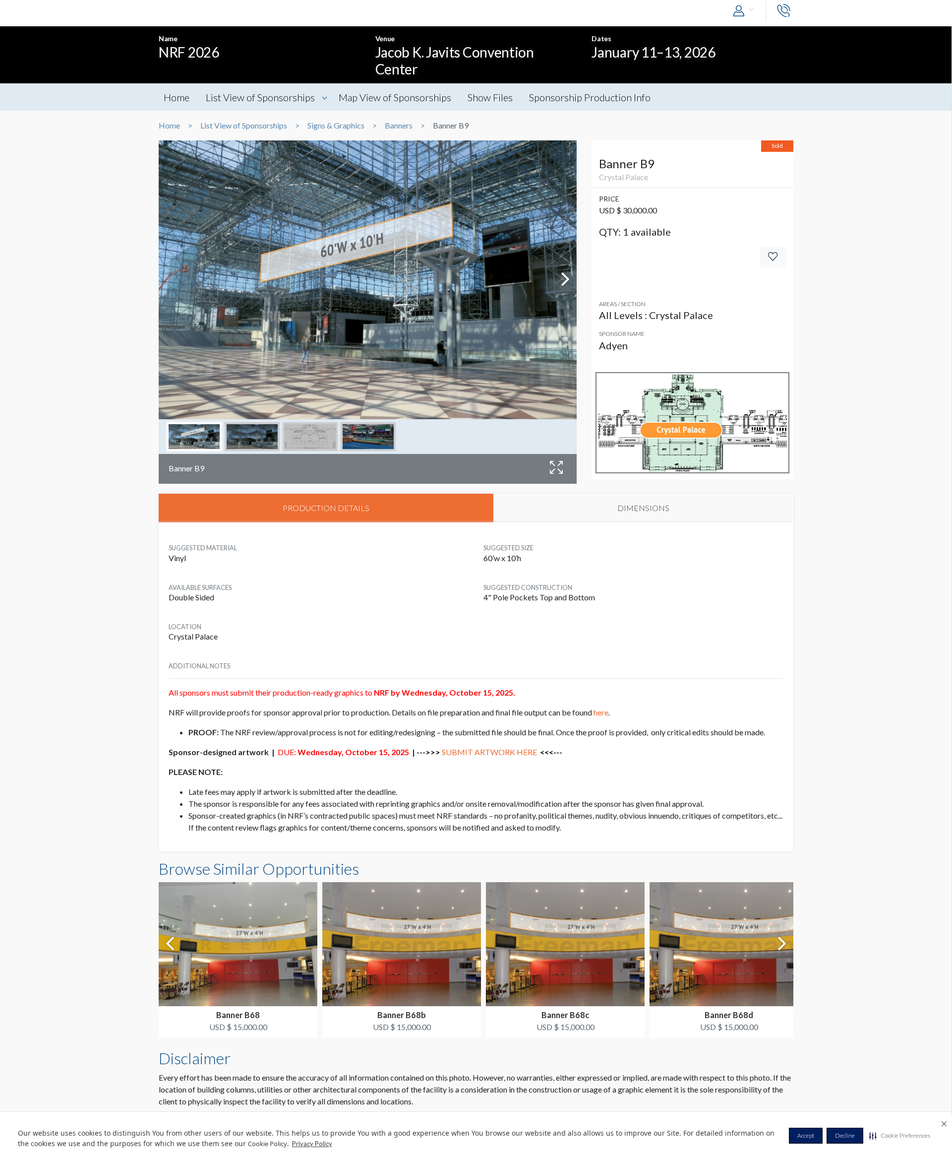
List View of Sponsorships (260, 97)
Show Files (490, 97)
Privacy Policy (312, 1144)
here (601, 712)
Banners (399, 125)
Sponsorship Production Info (590, 97)
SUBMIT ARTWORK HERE (489, 752)
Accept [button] (805, 1135)
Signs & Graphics (335, 125)
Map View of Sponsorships (395, 97)
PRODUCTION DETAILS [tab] (326, 508)
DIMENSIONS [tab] (643, 508)
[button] (899, 1136)
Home (176, 97)
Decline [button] (845, 1135)
